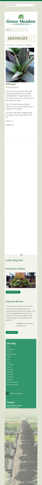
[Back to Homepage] (21, 19)
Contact (9, 357)
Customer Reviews (12, 382)
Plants (12, 45)
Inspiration (10, 377)
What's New (10, 374)
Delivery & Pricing (12, 384)
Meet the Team (11, 354)
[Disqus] (21, 171)
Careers (9, 352)
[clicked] (33, 5)
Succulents (20, 45)
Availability (10, 364)
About (8, 347)
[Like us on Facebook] (14, 394)
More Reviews (12, 332)
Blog (8, 359)
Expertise (9, 379)
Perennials (10, 372)
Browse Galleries (13, 292)
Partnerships (10, 349)
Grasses (9, 367)
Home (7, 45)
